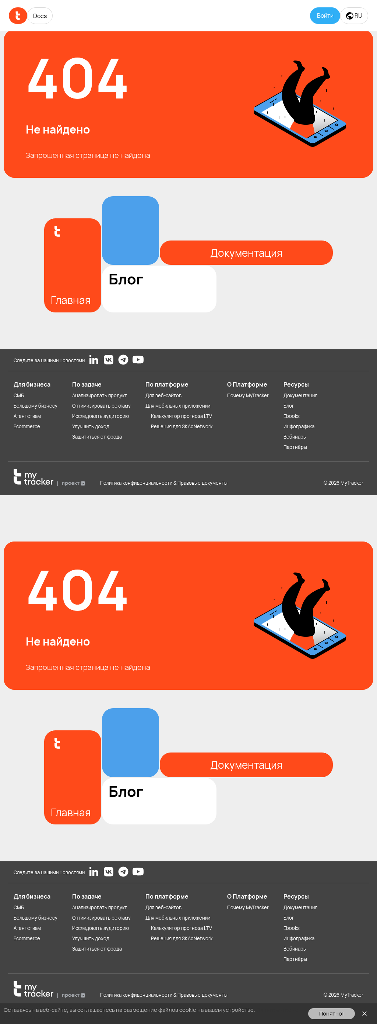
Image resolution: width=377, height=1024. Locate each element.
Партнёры (295, 447)
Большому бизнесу (35, 405)
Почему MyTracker (248, 395)
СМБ (19, 395)
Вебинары (295, 436)
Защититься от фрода (97, 436)
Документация (300, 395)
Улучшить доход (90, 426)
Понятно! (331, 1013)
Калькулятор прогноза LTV (181, 416)
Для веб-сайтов (163, 395)
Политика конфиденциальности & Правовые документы (164, 483)
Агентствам (27, 416)
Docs (40, 16)
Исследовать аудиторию (100, 416)
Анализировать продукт (99, 395)
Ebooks (291, 416)
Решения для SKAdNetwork (181, 426)
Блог (288, 405)
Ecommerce (27, 426)
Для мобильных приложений (177, 405)
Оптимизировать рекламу (101, 405)
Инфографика (298, 426)
